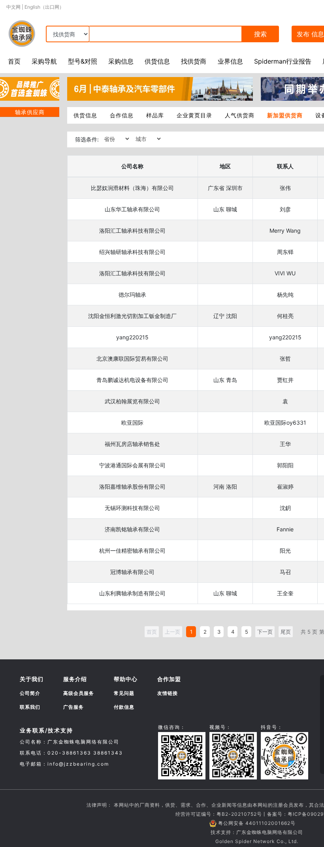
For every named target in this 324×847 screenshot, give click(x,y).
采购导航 (44, 61)
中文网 (13, 7)
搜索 (260, 34)
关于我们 (31, 679)
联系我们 (30, 707)
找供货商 (193, 61)
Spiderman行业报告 (282, 61)
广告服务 (73, 707)
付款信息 (124, 707)
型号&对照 (82, 61)
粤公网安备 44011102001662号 (257, 823)
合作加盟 (169, 679)
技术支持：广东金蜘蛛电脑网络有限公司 (257, 832)
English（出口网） (44, 7)
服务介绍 (75, 679)
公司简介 (30, 693)
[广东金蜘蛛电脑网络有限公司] (29, 88)
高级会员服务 (78, 693)
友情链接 (167, 693)
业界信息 (230, 61)
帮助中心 (126, 679)
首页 (14, 61)
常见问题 (124, 693)
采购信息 (121, 61)
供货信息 (157, 61)
